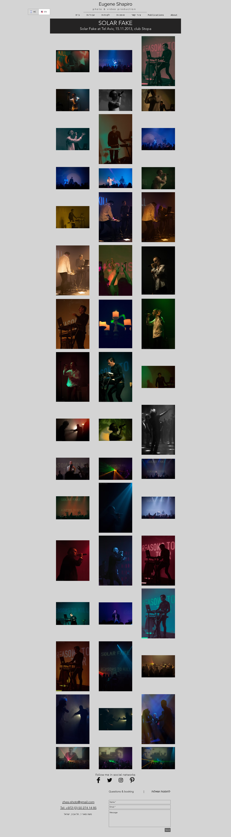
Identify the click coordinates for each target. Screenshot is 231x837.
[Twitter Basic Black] (110, 780)
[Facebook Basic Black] (98, 780)
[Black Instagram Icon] (121, 780)
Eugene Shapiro (115, 4)
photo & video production (114, 9)
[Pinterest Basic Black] (132, 780)
